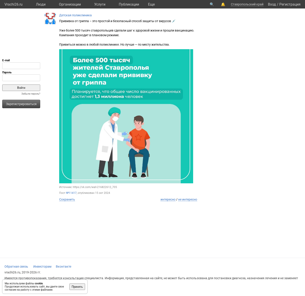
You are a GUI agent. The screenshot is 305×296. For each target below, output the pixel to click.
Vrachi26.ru (13, 4)
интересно (168, 199)
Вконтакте (63, 266)
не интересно (187, 199)
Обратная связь (16, 266)
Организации (70, 4)
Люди (41, 4)
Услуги (99, 4)
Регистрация (290, 4)
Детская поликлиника (75, 15)
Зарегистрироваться (21, 104)
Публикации (129, 4)
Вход (272, 4)
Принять (77, 286)
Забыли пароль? (30, 93)
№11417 (71, 193)
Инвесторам (42, 266)
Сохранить (67, 199)
